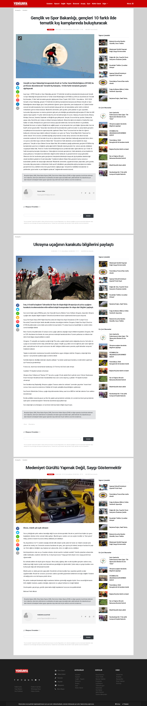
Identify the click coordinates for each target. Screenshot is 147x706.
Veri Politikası (18, 691)
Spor (88, 4)
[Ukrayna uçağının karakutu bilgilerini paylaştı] (55, 277)
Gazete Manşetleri (101, 694)
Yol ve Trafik (99, 677)
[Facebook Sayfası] (15, 680)
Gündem (49, 4)
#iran (25, 424)
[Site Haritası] (36, 680)
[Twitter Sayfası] (18, 680)
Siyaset (56, 4)
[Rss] (33, 680)
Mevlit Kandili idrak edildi (117, 165)
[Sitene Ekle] (40, 680)
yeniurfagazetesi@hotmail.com (47, 618)
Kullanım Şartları (36, 687)
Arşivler (60, 681)
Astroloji (118, 683)
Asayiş (83, 4)
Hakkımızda (18, 687)
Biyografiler (119, 679)
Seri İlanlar (99, 690)
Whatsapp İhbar (36, 689)
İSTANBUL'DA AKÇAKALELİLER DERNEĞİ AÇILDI (117, 133)
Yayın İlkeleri (18, 689)
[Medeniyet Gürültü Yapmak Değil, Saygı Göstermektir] (55, 501)
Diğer (104, 4)
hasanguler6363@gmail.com (46, 195)
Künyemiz (60, 685)
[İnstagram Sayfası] (22, 680)
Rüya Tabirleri (120, 681)
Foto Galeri (61, 670)
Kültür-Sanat (96, 4)
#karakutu (31, 424)
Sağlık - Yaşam (66, 4)
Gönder (88, 216)
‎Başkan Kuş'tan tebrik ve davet (119, 149)
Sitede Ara (119, 674)
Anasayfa (18, 10)
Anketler (118, 677)
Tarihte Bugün (100, 685)
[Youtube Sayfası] (25, 680)
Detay (118, 704)
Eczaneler (99, 681)
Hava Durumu (100, 674)
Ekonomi (76, 4)
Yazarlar (60, 678)
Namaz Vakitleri (100, 679)
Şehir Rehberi (100, 692)
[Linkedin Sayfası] (29, 680)
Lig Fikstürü (99, 683)
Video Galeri (61, 674)
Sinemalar (99, 688)
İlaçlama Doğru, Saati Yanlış (118, 98)
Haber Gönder (35, 691)
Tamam (126, 704)
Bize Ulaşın (60, 689)
